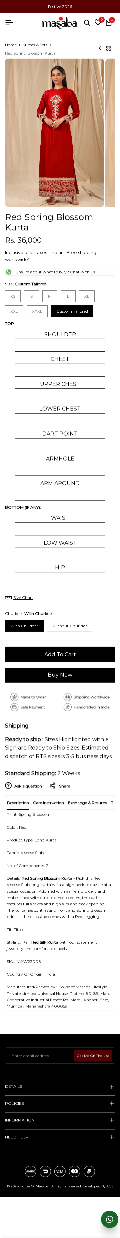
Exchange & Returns (87, 802)
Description (18, 802)
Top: (10, 323)
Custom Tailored (72, 311)
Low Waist (60, 543)
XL (89, 297)
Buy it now (60, 676)
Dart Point (60, 434)
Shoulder (60, 334)
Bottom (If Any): (23, 507)
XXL (16, 312)
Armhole (60, 459)
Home (11, 44)
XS (15, 297)
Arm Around (60, 483)
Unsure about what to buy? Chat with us (55, 271)
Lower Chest (60, 409)
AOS (109, 1186)
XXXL (39, 312)
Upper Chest (60, 384)
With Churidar (24, 625)
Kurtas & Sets (34, 44)
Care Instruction (48, 802)
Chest (60, 359)
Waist (60, 518)
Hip (60, 567)
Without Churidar (69, 625)
